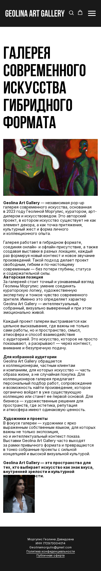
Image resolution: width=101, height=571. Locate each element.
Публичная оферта (50, 555)
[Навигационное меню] (92, 13)
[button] (71, 13)
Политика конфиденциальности (50, 551)
